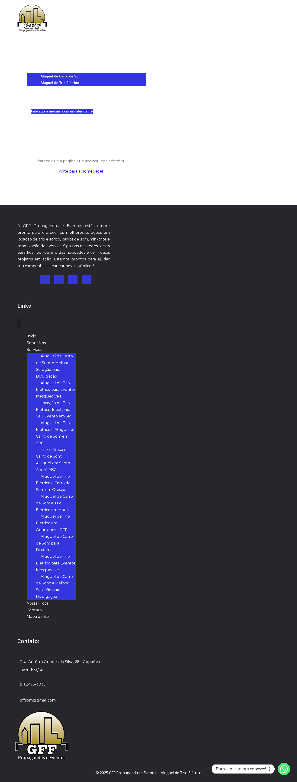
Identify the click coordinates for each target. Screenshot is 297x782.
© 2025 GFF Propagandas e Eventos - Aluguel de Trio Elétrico (148, 772)
